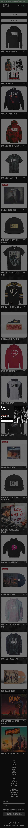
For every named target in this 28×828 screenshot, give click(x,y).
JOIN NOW (7, 420)
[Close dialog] (26, 407)
